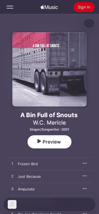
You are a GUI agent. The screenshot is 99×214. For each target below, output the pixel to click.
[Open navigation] (10, 7)
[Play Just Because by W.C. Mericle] (12, 176)
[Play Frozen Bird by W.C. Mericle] (12, 163)
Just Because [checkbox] (29, 176)
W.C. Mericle (49, 122)
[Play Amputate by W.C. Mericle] (12, 189)
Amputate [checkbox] (26, 189)
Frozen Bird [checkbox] (28, 164)
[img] (49, 7)
